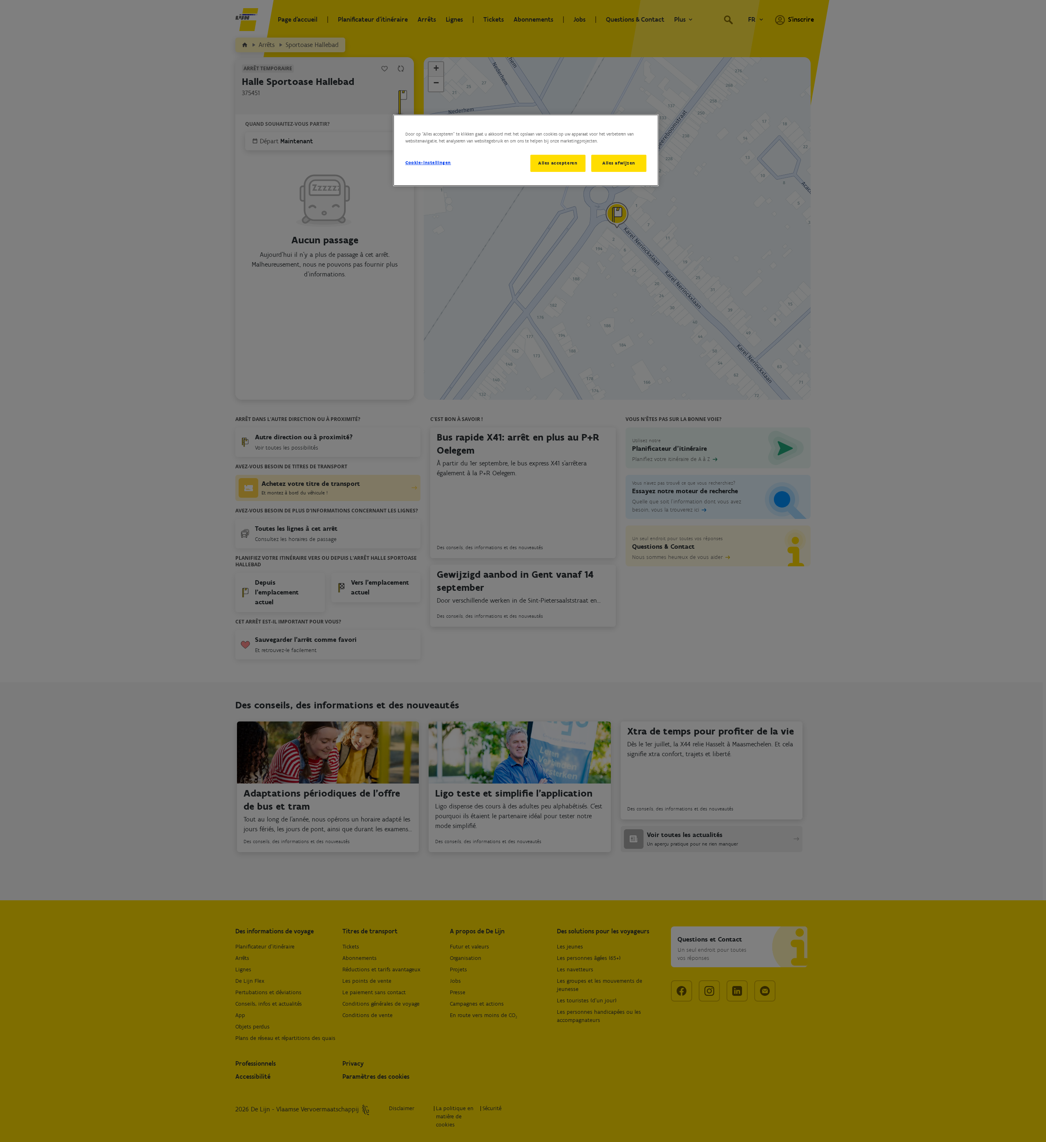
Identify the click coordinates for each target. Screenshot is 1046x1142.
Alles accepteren (557, 163)
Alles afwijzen (618, 163)
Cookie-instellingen (428, 162)
